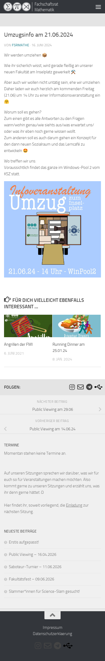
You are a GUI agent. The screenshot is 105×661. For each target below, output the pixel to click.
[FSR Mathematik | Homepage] (40, 6)
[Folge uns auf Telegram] (89, 387)
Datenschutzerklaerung (52, 633)
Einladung (74, 505)
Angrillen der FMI (18, 344)
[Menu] (98, 6)
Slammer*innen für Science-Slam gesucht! (44, 591)
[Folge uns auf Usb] (97, 387)
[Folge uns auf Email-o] (80, 387)
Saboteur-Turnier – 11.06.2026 (35, 566)
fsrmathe (20, 45)
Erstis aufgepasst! (24, 542)
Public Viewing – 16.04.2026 (32, 554)
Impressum (52, 627)
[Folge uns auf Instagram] (72, 387)
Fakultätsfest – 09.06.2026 (31, 579)
